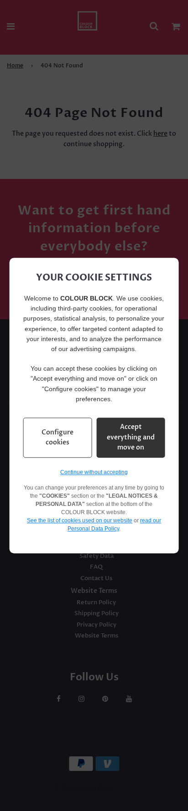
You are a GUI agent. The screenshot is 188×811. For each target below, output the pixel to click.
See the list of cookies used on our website (79, 520)
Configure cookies (57, 437)
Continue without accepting (94, 472)
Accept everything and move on (131, 437)
